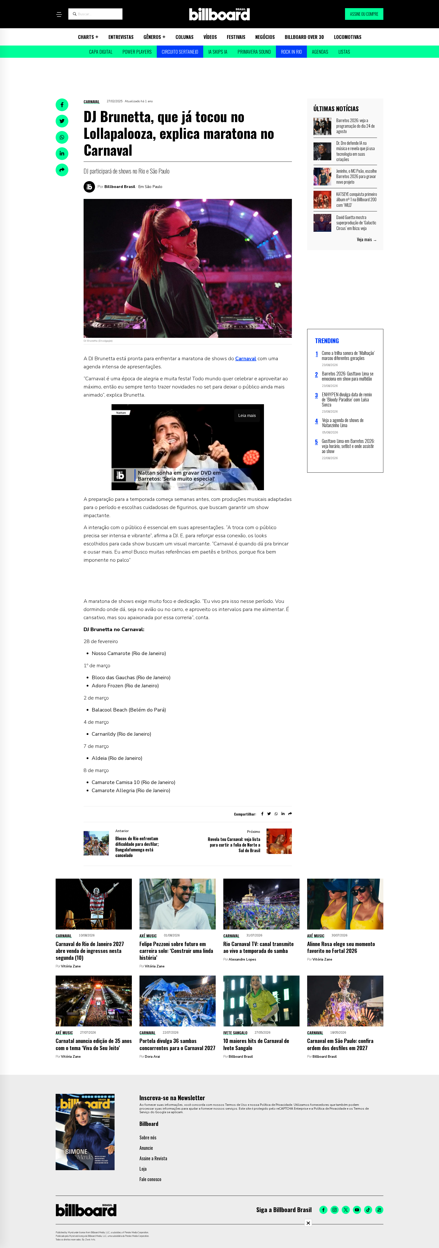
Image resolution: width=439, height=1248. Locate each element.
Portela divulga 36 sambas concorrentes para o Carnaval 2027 (177, 1044)
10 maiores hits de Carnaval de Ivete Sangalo (256, 1044)
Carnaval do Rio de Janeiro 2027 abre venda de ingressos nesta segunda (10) (90, 951)
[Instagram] (335, 1210)
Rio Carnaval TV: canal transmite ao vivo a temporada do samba (258, 947)
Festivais (236, 37)
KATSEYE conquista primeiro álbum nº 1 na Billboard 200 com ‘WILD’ (356, 199)
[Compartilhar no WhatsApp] (62, 137)
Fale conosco (150, 1179)
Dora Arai (152, 1056)
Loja (143, 1168)
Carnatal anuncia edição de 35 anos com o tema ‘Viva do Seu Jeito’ (94, 1044)
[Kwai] (379, 1210)
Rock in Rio (291, 51)
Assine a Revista (153, 1158)
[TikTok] (368, 1210)
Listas (344, 51)
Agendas (320, 51)
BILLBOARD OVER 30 (304, 37)
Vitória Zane (71, 966)
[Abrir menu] (59, 14)
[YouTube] (357, 1210)
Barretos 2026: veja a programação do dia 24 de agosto (355, 125)
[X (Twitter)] (346, 1210)
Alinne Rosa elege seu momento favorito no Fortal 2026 (341, 947)
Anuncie (146, 1147)
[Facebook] (323, 1210)
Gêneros (152, 37)
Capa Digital (100, 51)
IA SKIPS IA (217, 51)
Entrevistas (120, 37)
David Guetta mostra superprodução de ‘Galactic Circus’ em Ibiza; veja (356, 222)
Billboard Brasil (119, 186)
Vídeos (210, 37)
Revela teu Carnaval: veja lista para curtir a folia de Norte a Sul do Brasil (234, 844)
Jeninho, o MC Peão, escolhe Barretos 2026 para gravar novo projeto (356, 176)
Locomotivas (347, 37)
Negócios (265, 37)
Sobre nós (147, 1137)
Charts (86, 37)
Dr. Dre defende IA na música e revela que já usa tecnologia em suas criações (355, 151)
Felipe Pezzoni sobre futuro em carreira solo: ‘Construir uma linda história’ (176, 951)
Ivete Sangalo (235, 1032)
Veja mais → (367, 239)
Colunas (184, 37)
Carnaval (92, 101)
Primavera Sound (254, 51)
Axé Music (148, 935)
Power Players (137, 51)
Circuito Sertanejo (180, 51)
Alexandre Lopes (242, 959)
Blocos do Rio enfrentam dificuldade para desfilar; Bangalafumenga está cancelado (137, 846)
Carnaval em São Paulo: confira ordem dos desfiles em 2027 (340, 1044)
